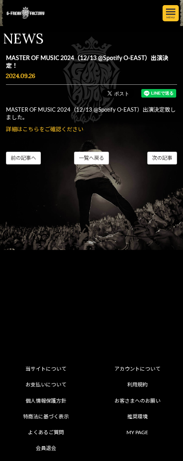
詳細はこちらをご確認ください (44, 130)
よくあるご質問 (46, 432)
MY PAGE (137, 432)
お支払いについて (46, 384)
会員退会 (46, 448)
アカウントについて (137, 369)
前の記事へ (23, 158)
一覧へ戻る (91, 158)
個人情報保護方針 (46, 400)
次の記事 (162, 158)
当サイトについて (46, 369)
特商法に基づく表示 (46, 416)
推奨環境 (137, 416)
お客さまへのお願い (137, 400)
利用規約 (137, 384)
